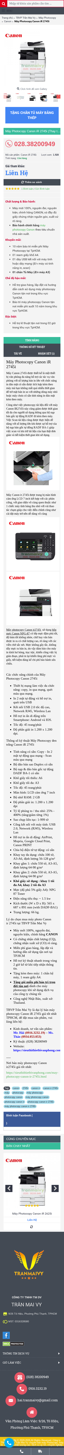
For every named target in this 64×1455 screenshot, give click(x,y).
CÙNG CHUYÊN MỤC (21, 1139)
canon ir (36, 1088)
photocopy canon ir (14, 1101)
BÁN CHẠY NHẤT (18, 1146)
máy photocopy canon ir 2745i (20, 1106)
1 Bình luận (27, 188)
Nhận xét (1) (46, 353)
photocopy (18, 1092)
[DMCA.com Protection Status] (13, 1345)
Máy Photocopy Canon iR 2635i (32, 1213)
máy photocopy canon (37, 1097)
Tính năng (32, 340)
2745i (25, 1088)
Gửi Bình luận (42, 188)
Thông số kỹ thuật (32, 347)
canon (16, 1088)
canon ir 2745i (50, 1088)
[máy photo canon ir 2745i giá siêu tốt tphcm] (32, 57)
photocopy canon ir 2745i (41, 1101)
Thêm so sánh (33, 182)
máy (7, 1092)
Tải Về (18, 353)
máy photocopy (35, 1092)
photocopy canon (13, 1097)
